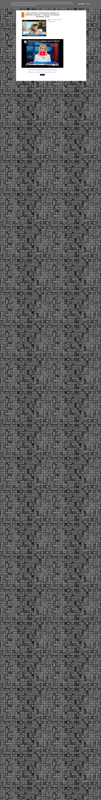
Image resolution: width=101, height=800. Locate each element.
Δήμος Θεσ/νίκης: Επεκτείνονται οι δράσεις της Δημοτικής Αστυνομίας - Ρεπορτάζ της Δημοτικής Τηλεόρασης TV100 (42, 14)
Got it (88, 4)
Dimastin (54, 69)
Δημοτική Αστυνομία (39, 72)
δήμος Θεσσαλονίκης (51, 72)
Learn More (81, 4)
